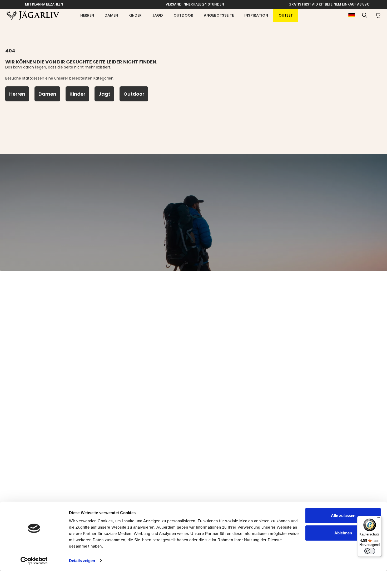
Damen (111, 15)
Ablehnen (343, 532)
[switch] (369, 551)
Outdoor (183, 15)
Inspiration (256, 15)
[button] (364, 15)
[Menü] (378, 519)
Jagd (157, 15)
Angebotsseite (219, 15)
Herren (87, 15)
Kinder (135, 15)
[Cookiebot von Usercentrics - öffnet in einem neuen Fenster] (34, 561)
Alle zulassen (343, 515)
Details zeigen (82, 560)
